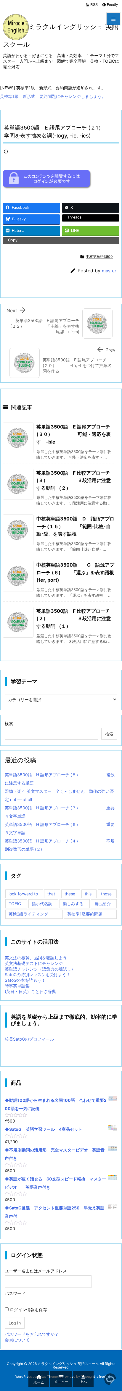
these (70, 893)
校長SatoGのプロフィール (29, 1038)
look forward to (23, 893)
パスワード (15, 1293)
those (106, 893)
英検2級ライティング (28, 913)
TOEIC (15, 903)
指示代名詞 (42, 903)
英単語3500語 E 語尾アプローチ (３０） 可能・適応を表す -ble (73, 434)
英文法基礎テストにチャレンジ (34, 963)
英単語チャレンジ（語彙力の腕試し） (40, 968)
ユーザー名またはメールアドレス (36, 1270)
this (88, 893)
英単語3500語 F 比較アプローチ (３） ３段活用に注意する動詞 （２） (73, 480)
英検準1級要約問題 (84, 913)
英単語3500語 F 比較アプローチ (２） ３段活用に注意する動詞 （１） (73, 618)
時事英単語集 (17, 985)
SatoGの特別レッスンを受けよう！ (37, 974)
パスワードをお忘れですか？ (32, 1334)
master (109, 271)
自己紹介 (102, 903)
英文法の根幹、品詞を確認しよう (36, 957)
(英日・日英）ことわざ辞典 (30, 991)
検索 (9, 723)
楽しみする (73, 903)
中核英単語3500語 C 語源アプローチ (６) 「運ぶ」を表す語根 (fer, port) (77, 572)
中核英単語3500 (99, 256)
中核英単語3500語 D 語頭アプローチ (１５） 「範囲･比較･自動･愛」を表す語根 (75, 526)
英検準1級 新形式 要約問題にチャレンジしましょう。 (53, 96)
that (51, 893)
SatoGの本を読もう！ (25, 980)
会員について (17, 1339)
